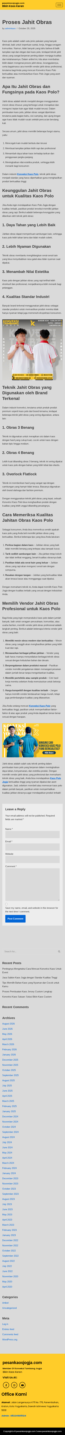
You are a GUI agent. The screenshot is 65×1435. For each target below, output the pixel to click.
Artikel (5, 1302)
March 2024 (8, 1163)
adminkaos (10, 28)
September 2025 (10, 1075)
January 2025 (9, 1111)
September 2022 (10, 1255)
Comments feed (10, 1334)
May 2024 (7, 1152)
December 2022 (10, 1240)
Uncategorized (9, 1308)
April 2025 (7, 1096)
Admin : (6, 1415)
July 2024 (7, 1142)
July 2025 (7, 1085)
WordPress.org (9, 1339)
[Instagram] (14, 1385)
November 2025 (10, 1065)
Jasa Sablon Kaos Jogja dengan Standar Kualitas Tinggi (29, 977)
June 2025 (7, 1090)
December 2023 (10, 1178)
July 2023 (7, 1204)
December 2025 (10, 1059)
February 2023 (9, 1230)
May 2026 (7, 1034)
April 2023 (7, 1219)
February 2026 (9, 1049)
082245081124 (18, 1415)
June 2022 (7, 1271)
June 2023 (7, 1209)
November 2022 (10, 1245)
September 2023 (10, 1194)
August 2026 (8, 1023)
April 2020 (7, 1286)
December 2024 (10, 1116)
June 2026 (7, 1029)
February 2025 (9, 1106)
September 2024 (10, 1132)
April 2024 (7, 1157)
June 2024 (7, 1147)
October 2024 (9, 1127)
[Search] (59, 951)
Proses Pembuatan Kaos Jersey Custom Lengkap (27, 991)
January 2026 (9, 1054)
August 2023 (8, 1199)
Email (8, 841)
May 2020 (7, 1281)
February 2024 (9, 1168)
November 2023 (10, 1183)
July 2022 (7, 1266)
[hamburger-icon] (59, 5)
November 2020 (10, 1276)
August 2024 (8, 1137)
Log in (5, 1324)
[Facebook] (6, 1385)
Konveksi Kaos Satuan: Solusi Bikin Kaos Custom (27, 996)
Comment (11, 866)
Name (9, 829)
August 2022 (8, 1261)
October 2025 (9, 1070)
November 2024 (10, 1121)
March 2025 (8, 1101)
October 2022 (9, 1250)
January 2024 (9, 1173)
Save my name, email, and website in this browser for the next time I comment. (31, 910)
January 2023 (9, 1235)
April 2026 (7, 1039)
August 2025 (8, 1080)
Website (9, 854)
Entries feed (8, 1329)
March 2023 (8, 1225)
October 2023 (9, 1188)
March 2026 (8, 1044)
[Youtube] (22, 1385)
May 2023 (7, 1214)
